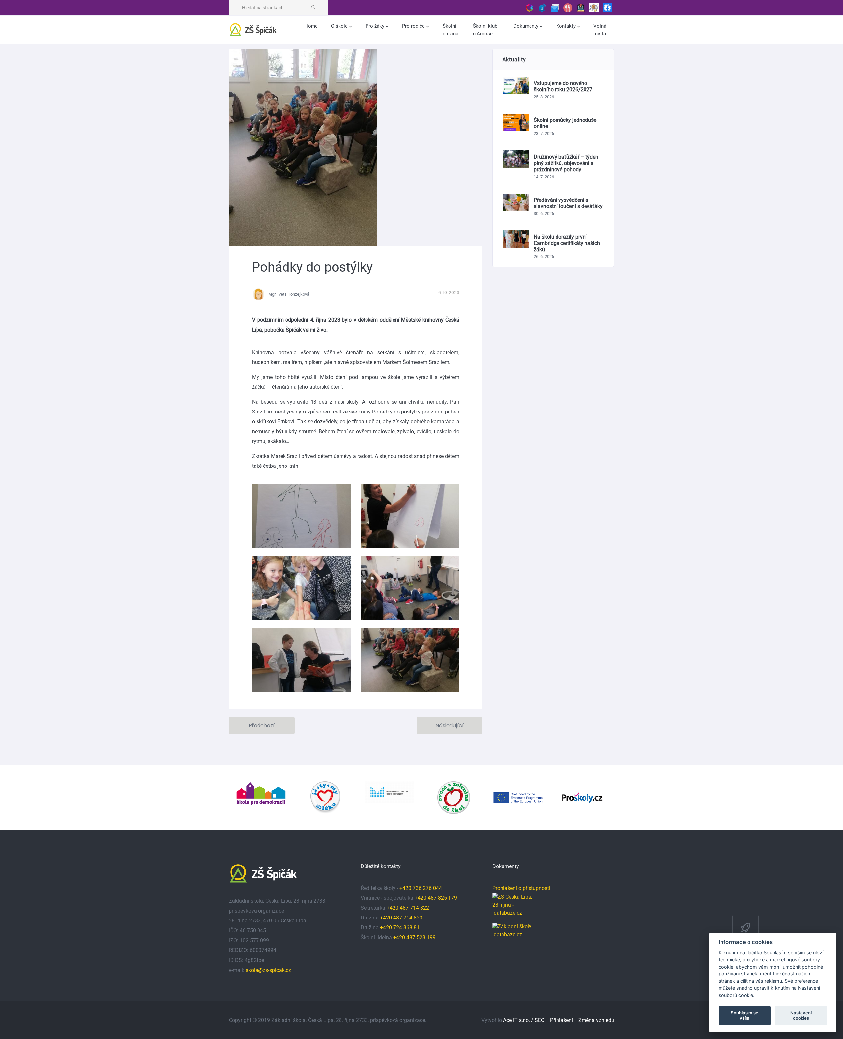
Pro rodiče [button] (414, 26)
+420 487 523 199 (414, 937)
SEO (540, 1020)
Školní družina (450, 30)
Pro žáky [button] (376, 26)
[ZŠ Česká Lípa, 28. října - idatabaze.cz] (513, 908)
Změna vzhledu (596, 1020)
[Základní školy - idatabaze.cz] (513, 929)
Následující (450, 725)
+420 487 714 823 (401, 918)
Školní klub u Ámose (485, 30)
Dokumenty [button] (526, 26)
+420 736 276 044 (420, 888)
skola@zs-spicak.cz (268, 970)
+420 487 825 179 (436, 898)
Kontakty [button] (566, 26)
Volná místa (599, 30)
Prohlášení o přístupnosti (521, 888)
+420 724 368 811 (401, 927)
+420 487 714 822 (408, 908)
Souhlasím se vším (744, 1015)
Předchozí (262, 725)
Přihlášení (561, 1020)
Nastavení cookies (801, 1015)
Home (311, 26)
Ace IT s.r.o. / (519, 1020)
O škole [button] (340, 26)
